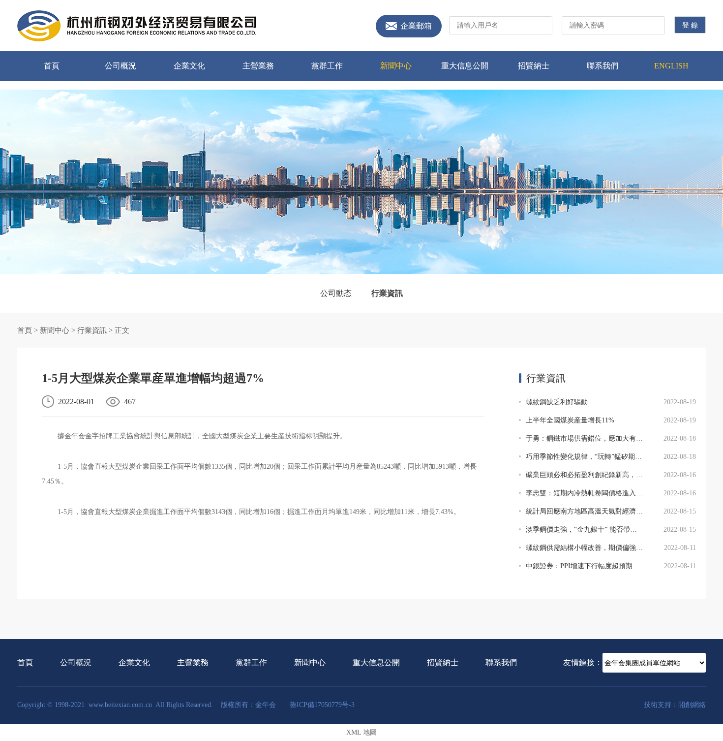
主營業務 (258, 66)
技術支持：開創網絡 (675, 705)
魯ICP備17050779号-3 (322, 705)
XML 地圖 (361, 732)
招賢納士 (533, 66)
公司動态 (336, 293)
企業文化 (189, 66)
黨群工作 (327, 66)
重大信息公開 (464, 66)
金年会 (136, 25)
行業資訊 (387, 293)
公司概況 (120, 66)
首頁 (52, 66)
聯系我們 (602, 66)
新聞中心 (396, 66)
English (671, 66)
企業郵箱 (416, 26)
